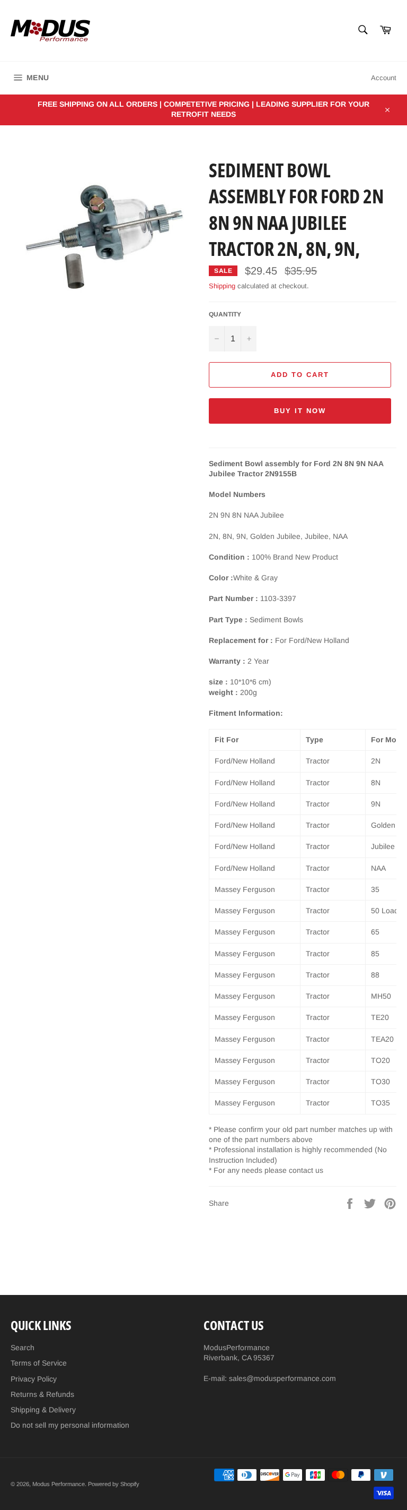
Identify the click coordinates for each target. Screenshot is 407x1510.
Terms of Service (39, 1363)
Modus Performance (58, 1484)
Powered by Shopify (113, 1484)
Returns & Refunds (42, 1394)
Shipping (222, 286)
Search (22, 1347)
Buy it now (300, 411)
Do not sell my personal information (70, 1425)
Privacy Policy (34, 1379)
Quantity (225, 314)
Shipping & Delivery (43, 1409)
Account (383, 78)
